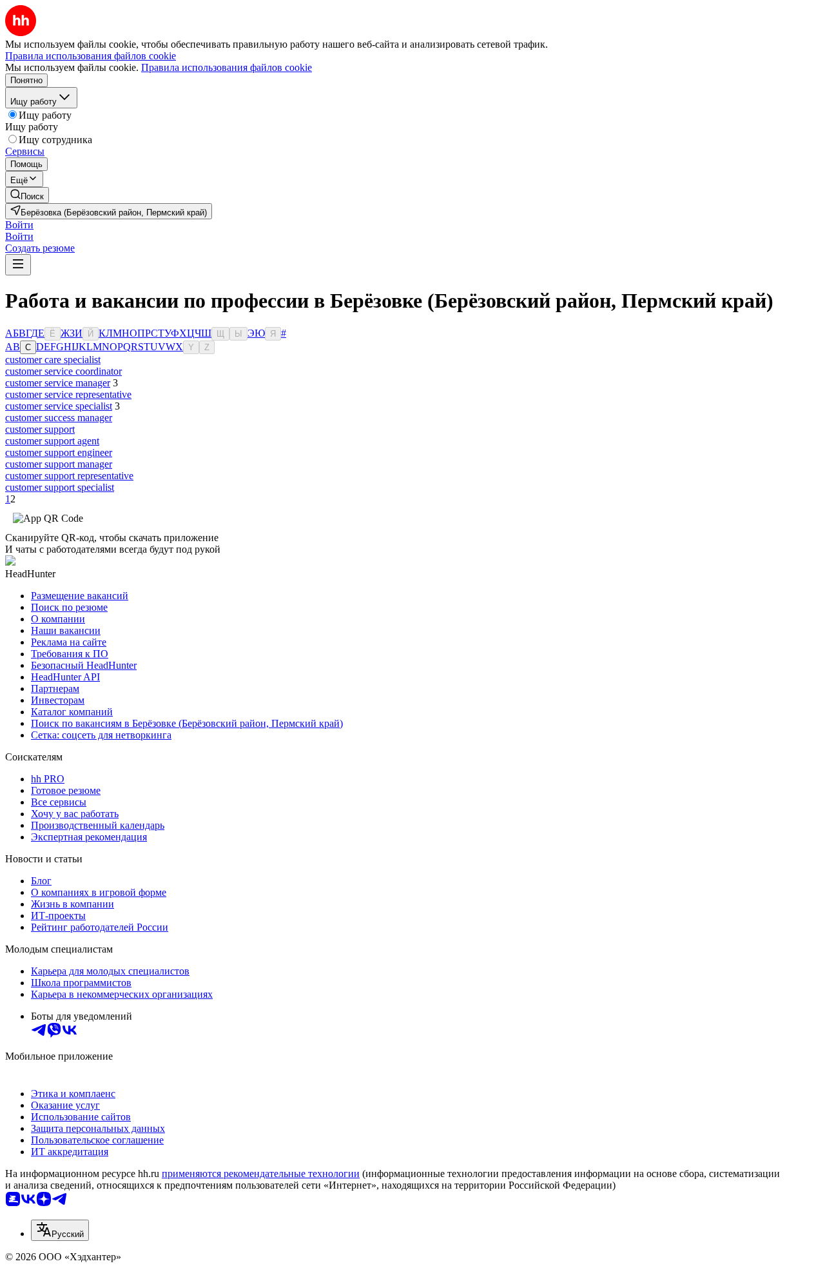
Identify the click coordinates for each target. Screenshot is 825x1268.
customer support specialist (59, 487)
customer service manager (57, 382)
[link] (27, 195)
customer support (40, 429)
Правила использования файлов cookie (226, 67)
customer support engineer (58, 452)
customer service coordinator (63, 371)
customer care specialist (53, 359)
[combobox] (60, 1230)
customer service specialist (58, 406)
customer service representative (68, 394)
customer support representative (69, 475)
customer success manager (58, 417)
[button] (19, 224)
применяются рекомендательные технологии (261, 1173)
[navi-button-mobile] (18, 264)
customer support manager (58, 464)
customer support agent (52, 440)
